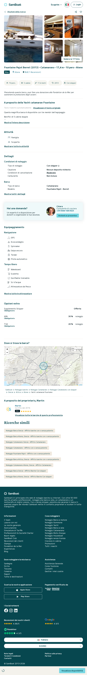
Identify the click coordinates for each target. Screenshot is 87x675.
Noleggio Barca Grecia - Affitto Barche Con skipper (26, 471)
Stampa (7, 543)
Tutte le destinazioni (13, 577)
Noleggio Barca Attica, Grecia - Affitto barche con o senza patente (32, 459)
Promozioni (50, 543)
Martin (18, 406)
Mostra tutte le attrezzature (18, 293)
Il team (7, 520)
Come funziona (51, 566)
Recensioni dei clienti (13, 541)
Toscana (7, 569)
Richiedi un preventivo (67, 215)
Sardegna (8, 563)
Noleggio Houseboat (54, 536)
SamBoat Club (10, 538)
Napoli (7, 574)
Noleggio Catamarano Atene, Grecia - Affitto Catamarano (28, 465)
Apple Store (25, 590)
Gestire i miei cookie (54, 571)
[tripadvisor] (10, 629)
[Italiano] (67, 4)
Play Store (24, 596)
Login (78, 4)
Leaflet (80, 385)
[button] (7, 349)
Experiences (9, 549)
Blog (6, 551)
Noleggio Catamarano (54, 530)
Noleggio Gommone (53, 522)
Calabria (7, 571)
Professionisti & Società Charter (18, 533)
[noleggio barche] (12, 4)
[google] (49, 619)
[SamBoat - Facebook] (6, 610)
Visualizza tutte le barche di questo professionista (39, 415)
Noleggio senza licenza (55, 538)
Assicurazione (10, 528)
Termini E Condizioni (12, 656)
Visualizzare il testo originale (46, 108)
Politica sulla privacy (53, 653)
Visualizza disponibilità (72, 670)
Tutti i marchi (51, 546)
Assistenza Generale (54, 563)
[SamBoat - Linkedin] (16, 610)
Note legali (8, 653)
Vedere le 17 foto (72, 59)
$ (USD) (42, 646)
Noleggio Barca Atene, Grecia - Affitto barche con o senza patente (32, 436)
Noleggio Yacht (51, 525)
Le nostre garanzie (12, 525)
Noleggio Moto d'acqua (55, 533)
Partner (48, 656)
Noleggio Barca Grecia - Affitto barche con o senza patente (29, 430)
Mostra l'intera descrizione (17, 122)
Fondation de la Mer (13, 546)
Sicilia (7, 566)
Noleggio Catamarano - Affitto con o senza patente (26, 448)
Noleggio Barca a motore (56, 520)
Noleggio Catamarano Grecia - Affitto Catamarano (26, 442)
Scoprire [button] (55, 4)
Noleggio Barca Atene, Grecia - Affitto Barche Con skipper (29, 476)
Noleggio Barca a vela (54, 528)
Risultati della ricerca (16, 12)
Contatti (49, 569)
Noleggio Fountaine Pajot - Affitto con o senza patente (28, 453)
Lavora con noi (10, 522)
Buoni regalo (9, 536)
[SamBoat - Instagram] (11, 610)
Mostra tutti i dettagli (14, 194)
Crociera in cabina (53, 541)
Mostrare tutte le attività (16, 146)
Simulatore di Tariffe (13, 530)
